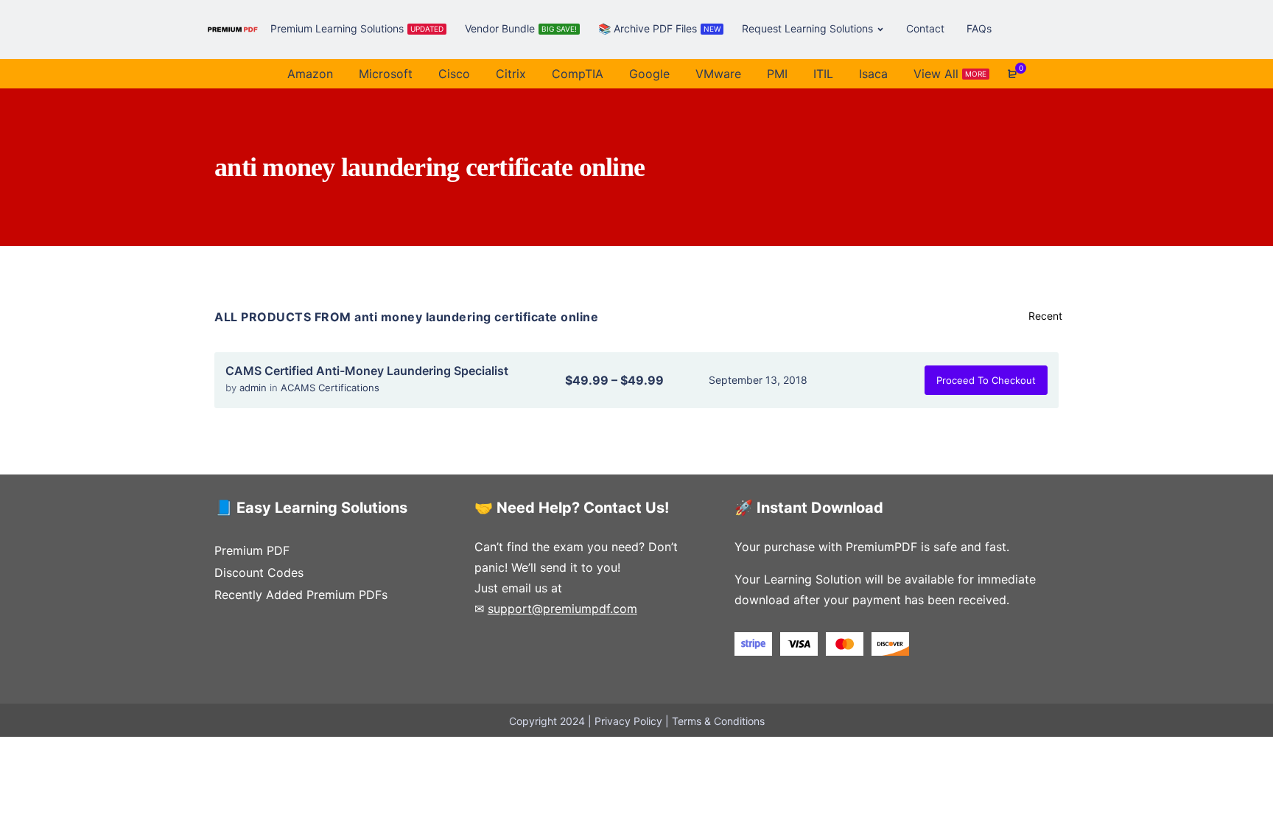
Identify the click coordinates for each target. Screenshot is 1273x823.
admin (254, 387)
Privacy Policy (628, 721)
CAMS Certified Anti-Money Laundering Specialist (366, 370)
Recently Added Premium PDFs (300, 594)
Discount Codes (259, 572)
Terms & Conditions (718, 721)
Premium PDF (252, 550)
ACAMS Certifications (330, 387)
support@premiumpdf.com (562, 608)
